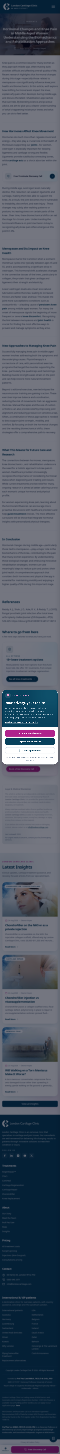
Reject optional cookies (30, 741)
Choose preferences (31, 750)
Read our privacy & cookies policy (21, 722)
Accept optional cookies (30, 733)
